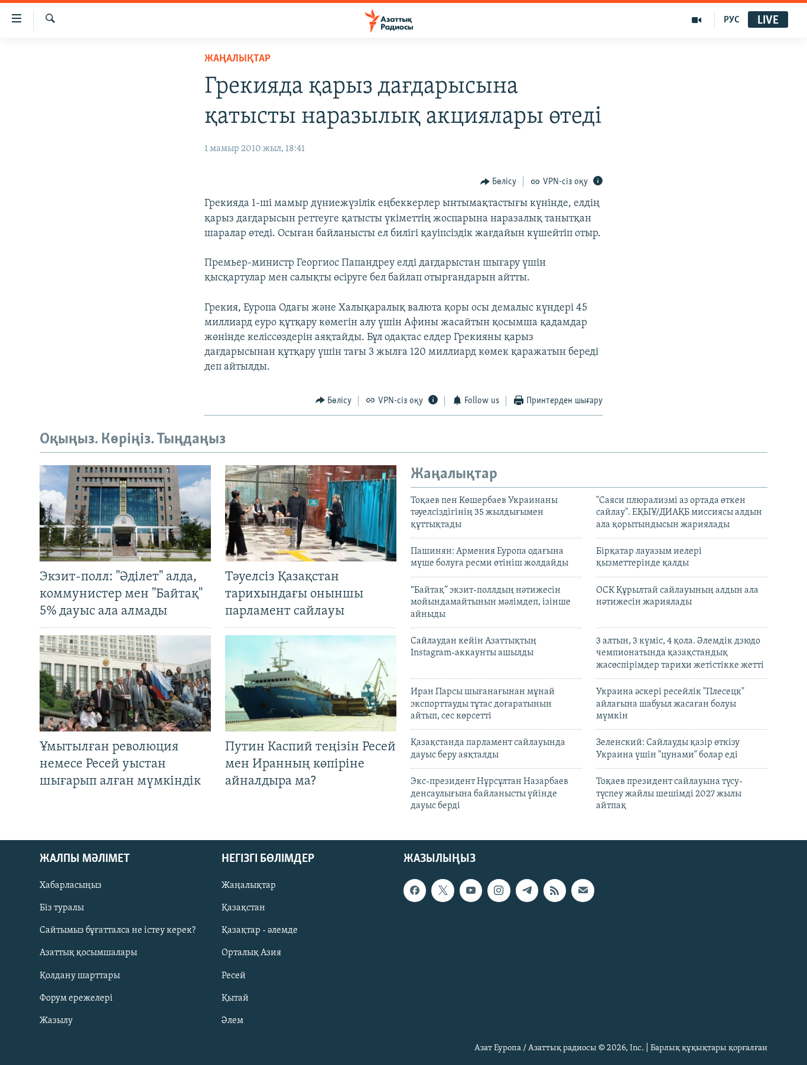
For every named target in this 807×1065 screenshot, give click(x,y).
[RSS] (555, 891)
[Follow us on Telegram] (527, 891)
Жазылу (56, 1020)
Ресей (234, 976)
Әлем (232, 1020)
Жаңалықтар (249, 886)
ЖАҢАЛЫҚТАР (237, 59)
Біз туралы (62, 908)
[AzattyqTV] (697, 20)
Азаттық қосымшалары (88, 953)
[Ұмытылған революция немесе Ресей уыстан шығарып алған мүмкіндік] (125, 683)
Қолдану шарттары (80, 976)
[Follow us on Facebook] (414, 891)
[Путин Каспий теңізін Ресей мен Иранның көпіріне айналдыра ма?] (310, 683)
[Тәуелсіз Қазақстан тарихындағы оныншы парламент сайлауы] (310, 513)
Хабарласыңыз (71, 886)
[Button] (498, 182)
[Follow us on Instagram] (498, 891)
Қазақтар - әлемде (260, 931)
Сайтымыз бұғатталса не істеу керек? (118, 931)
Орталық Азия (251, 953)
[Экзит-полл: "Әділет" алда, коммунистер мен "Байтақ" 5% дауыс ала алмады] (125, 513)
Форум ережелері (76, 998)
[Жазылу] (582, 891)
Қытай (235, 998)
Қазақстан (243, 908)
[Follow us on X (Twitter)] (442, 891)
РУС (732, 20)
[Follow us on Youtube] (471, 891)
